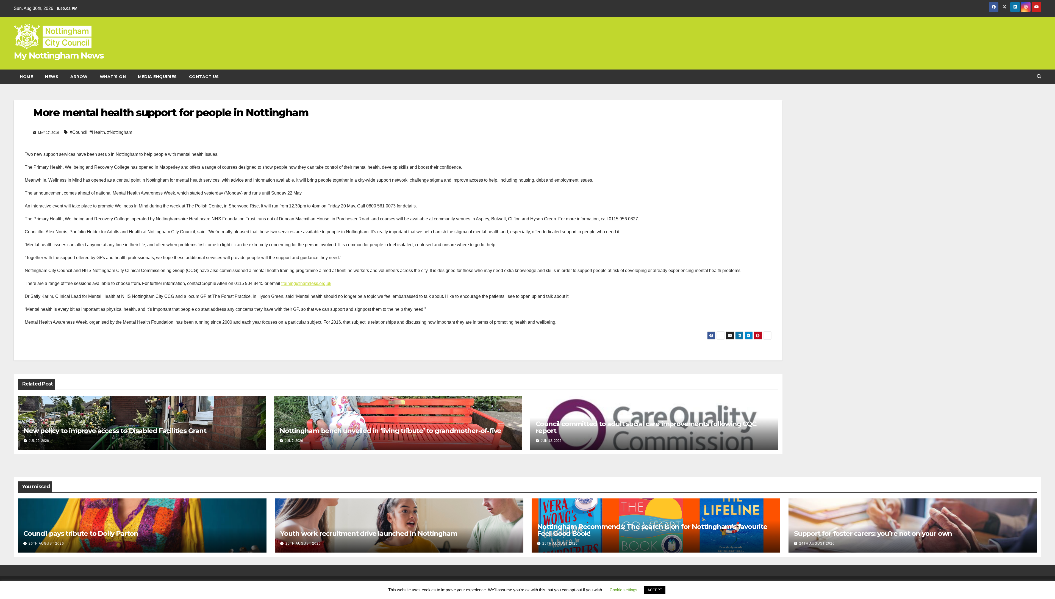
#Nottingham (119, 132)
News (51, 76)
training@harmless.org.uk (306, 283)
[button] (1039, 76)
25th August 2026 (303, 543)
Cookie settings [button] (623, 589)
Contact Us (204, 76)
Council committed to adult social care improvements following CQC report (646, 427)
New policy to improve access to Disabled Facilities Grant (115, 431)
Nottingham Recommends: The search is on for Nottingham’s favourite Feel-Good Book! (652, 530)
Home (26, 76)
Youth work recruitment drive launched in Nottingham (368, 533)
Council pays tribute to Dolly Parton (80, 533)
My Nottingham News (59, 55)
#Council (78, 132)
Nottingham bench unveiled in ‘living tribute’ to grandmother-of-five (390, 431)
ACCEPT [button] (655, 590)
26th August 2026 (46, 543)
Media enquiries (157, 76)
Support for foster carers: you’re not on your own (873, 533)
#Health (97, 132)
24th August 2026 (817, 543)
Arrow (79, 76)
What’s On (113, 76)
